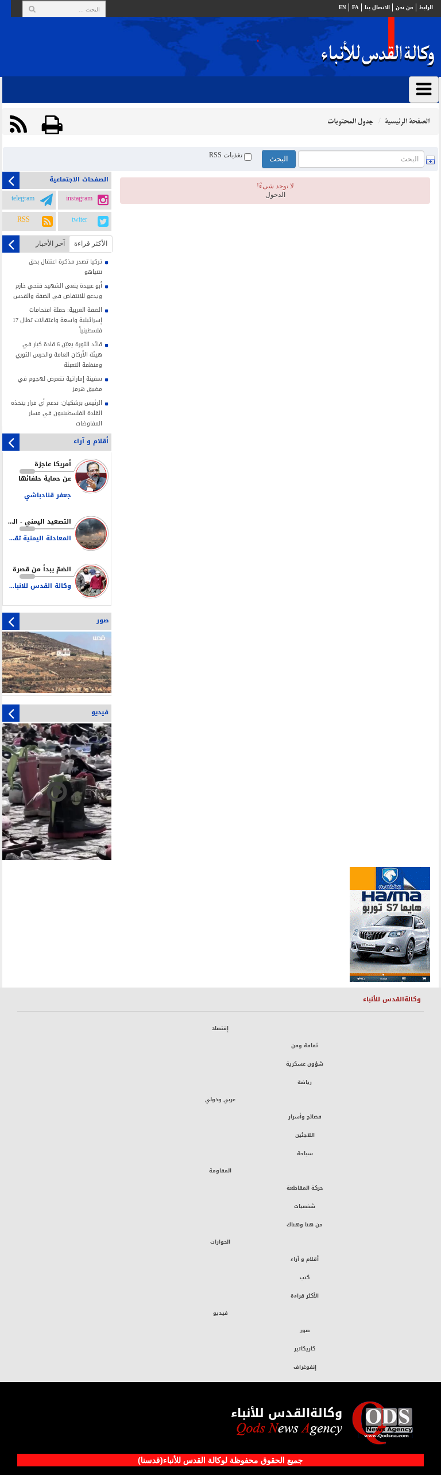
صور (305, 1330)
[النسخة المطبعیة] (52, 125)
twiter (79, 220)
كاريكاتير (304, 1349)
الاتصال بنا (377, 7)
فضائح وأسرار (305, 1117)
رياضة (304, 1082)
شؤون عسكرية (304, 1064)
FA (355, 7)
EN (342, 7)
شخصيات (304, 1206)
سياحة (305, 1153)
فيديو (220, 1313)
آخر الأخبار (50, 243)
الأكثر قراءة (305, 1296)
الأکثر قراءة (90, 243)
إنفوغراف (304, 1367)
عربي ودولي (220, 1099)
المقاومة (220, 1171)
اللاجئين (305, 1135)
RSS (23, 220)
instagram (79, 198)
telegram (22, 198)
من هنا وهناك (305, 1225)
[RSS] (18, 125)
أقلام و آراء (305, 1259)
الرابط (426, 7)
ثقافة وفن (304, 1045)
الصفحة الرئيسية (407, 121)
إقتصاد (220, 1028)
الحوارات (220, 1242)
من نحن (404, 7)
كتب (305, 1277)
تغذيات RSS (226, 156)
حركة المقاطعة (305, 1188)
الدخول (275, 195)
